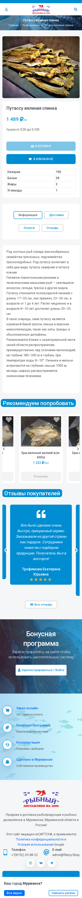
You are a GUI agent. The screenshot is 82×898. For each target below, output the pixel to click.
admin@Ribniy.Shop (66, 855)
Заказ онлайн (27, 708)
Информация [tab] (28, 215)
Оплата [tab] (29, 228)
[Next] (78, 449)
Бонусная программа (33, 725)
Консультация (28, 742)
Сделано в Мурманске (34, 759)
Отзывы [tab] (52, 228)
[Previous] (4, 449)
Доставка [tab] (56, 215)
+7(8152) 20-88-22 (24, 855)
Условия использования (35, 844)
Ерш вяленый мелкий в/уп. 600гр (40, 455)
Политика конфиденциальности (39, 839)
